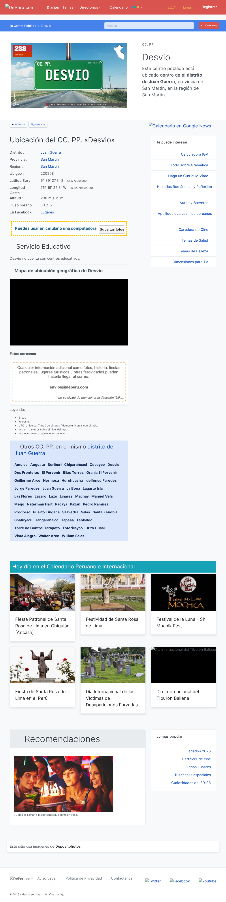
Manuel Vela (102, 496)
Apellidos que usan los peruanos (185, 213)
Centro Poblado (25, 26)
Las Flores (23, 496)
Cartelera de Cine (194, 229)
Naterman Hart (40, 504)
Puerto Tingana (46, 512)
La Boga (73, 488)
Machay (82, 496)
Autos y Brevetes (194, 202)
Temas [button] (67, 7)
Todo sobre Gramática (190, 165)
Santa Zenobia (105, 512)
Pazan (75, 504)
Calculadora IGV (195, 154)
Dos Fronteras (26, 472)
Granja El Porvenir (101, 472)
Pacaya (61, 504)
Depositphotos (68, 846)
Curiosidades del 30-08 (191, 783)
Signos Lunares (198, 767)
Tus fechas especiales (192, 775)
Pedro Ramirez (96, 504)
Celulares (210, 25)
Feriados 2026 (199, 751)
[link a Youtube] (207, 880)
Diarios (52, 7)
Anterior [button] (19, 124)
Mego (19, 504)
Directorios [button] (88, 7)
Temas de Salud (195, 240)
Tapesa (67, 520)
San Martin (50, 159)
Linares (66, 496)
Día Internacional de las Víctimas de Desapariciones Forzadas (112, 698)
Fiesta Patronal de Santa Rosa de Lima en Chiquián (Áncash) (42, 626)
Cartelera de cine (196, 759)
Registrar (209, 7)
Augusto (37, 464)
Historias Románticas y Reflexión (184, 186)
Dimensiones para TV (191, 262)
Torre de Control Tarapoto (37, 528)
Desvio (113, 464)
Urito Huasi (95, 528)
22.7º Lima (179, 7)
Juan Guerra (51, 152)
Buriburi (55, 464)
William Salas (73, 536)
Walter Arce (48, 536)
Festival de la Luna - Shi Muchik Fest (181, 622)
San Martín (50, 166)
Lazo (53, 496)
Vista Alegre (25, 536)
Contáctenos (121, 878)
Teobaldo (84, 520)
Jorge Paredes (27, 488)
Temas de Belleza (194, 251)
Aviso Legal (46, 878)
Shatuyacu (23, 520)
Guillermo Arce (27, 480)
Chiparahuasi (75, 464)
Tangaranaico (46, 520)
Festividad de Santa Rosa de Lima (112, 622)
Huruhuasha (72, 480)
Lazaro (40, 496)
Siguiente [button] (36, 124)
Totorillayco (72, 528)
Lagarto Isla (93, 488)
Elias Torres (73, 472)
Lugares (47, 212)
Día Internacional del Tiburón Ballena (177, 695)
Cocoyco (97, 464)
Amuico (21, 464)
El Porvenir (51, 472)
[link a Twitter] (153, 880)
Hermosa (51, 480)
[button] (137, 7)
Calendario (118, 7)
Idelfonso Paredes (101, 480)
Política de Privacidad (84, 878)
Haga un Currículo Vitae (188, 176)
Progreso (22, 512)
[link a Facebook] (180, 880)
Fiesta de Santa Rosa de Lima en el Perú (40, 695)
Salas (85, 512)
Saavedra (70, 512)
